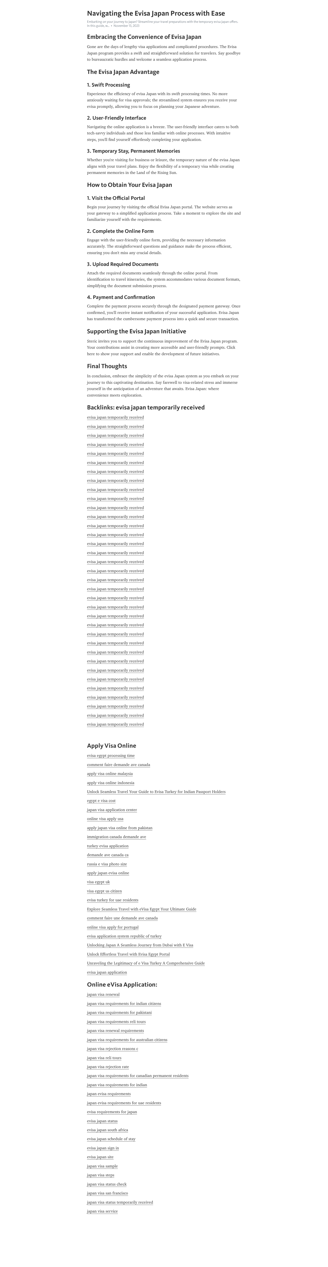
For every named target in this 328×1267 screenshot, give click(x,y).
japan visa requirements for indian (117, 1084)
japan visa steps (100, 1175)
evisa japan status (102, 1121)
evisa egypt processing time (111, 755)
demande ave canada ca (108, 854)
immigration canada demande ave (116, 836)
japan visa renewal (103, 994)
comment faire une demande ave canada (122, 918)
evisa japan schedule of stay (111, 1138)
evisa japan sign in (103, 1148)
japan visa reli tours (104, 1057)
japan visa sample (102, 1166)
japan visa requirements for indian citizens (124, 1003)
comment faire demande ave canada (118, 764)
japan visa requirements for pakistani (119, 1012)
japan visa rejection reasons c (112, 1048)
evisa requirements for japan (112, 1111)
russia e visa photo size (107, 864)
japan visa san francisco (107, 1193)
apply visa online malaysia (110, 773)
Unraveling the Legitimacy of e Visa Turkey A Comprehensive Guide (146, 963)
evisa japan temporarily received (115, 417)
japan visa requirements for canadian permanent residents (138, 1075)
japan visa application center (112, 809)
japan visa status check (107, 1184)
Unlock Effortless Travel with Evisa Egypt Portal (128, 954)
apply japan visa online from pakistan (119, 827)
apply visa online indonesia (110, 782)
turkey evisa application (108, 845)
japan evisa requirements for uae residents (124, 1102)
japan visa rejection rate (108, 1066)
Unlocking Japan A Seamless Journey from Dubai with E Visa (140, 945)
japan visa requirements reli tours (116, 1021)
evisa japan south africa (107, 1129)
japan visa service (102, 1211)
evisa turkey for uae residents (112, 900)
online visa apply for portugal (113, 927)
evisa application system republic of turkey (124, 936)
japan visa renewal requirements (115, 1030)
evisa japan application (107, 972)
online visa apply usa (105, 818)
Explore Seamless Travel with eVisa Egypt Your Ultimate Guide (141, 909)
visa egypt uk (98, 881)
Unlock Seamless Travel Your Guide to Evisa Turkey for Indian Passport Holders (156, 791)
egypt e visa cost (101, 800)
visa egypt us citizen (104, 891)
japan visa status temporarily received (120, 1202)
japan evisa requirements (109, 1093)
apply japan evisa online (108, 872)
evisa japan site (100, 1156)
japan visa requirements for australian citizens (127, 1039)
